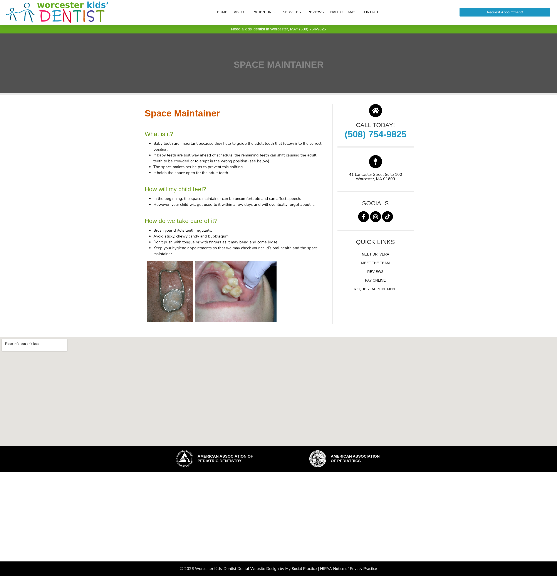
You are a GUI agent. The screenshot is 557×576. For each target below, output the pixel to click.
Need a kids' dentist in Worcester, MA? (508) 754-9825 (278, 29)
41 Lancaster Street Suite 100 (375, 174)
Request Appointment (375, 289)
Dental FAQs (229, 505)
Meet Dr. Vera (375, 254)
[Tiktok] (387, 216)
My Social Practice (301, 568)
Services (292, 12)
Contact (370, 12)
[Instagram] (375, 216)
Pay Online (375, 280)
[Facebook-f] (363, 216)
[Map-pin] (375, 161)
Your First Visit (232, 531)
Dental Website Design (258, 568)
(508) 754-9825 (375, 134)
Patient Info (264, 12)
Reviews (315, 12)
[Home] (375, 110)
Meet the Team (375, 263)
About (240, 12)
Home (222, 12)
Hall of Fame (342, 12)
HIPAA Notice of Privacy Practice (348, 568)
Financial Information (239, 513)
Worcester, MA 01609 (375, 178)
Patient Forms (231, 522)
